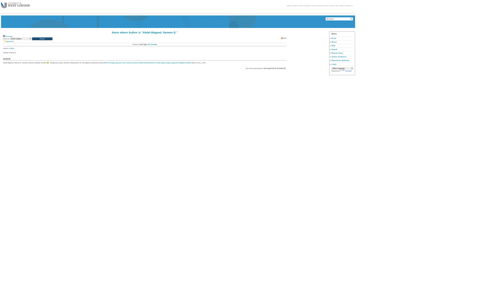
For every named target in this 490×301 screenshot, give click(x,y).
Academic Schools (310, 6)
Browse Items (337, 53)
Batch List (10, 41)
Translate (348, 71)
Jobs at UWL (334, 6)
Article (11, 48)
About (334, 42)
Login (333, 64)
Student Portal (297, 6)
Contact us (349, 6)
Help (333, 46)
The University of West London (15, 5)
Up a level (8, 36)
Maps (342, 6)
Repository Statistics (340, 60)
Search (334, 49)
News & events (323, 6)
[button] (42, 38)
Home (333, 38)
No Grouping (152, 44)
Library (288, 6)
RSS (284, 38)
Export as (6, 39)
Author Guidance (338, 57)
